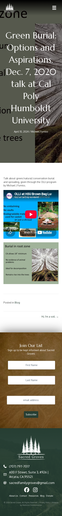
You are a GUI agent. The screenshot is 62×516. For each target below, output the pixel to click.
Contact (23, 496)
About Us (13, 496)
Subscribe (31, 414)
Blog (17, 302)
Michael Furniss (39, 131)
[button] (26, 489)
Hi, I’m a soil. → (50, 316)
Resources (33, 496)
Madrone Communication (32, 505)
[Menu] (54, 7)
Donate (49, 496)
